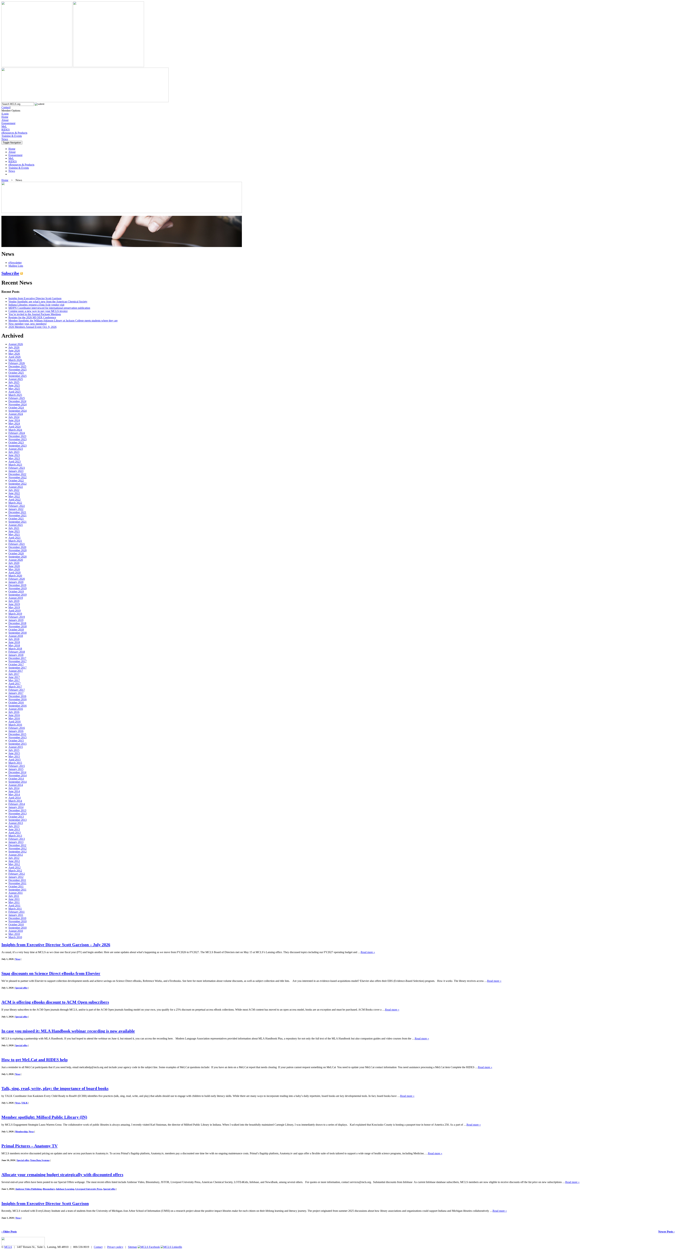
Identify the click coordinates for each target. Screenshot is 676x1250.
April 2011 (14, 905)
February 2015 (16, 765)
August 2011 (15, 892)
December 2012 (17, 845)
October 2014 (16, 778)
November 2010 (17, 921)
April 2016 (14, 721)
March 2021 (15, 540)
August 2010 (15, 930)
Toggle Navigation (12, 142)
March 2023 (15, 464)
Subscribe (10, 273)
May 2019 (14, 607)
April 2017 (14, 683)
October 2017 (16, 664)
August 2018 (15, 635)
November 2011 (17, 883)
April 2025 (14, 391)
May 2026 (14, 353)
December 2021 (17, 512)
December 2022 (17, 474)
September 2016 (17, 705)
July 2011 (13, 895)
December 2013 (17, 810)
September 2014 (17, 781)
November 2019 (17, 588)
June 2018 (14, 642)
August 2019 (15, 597)
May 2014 (14, 794)
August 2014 (15, 784)
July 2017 (13, 673)
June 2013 (14, 829)
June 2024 (14, 420)
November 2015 (17, 737)
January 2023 (15, 471)
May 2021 (14, 534)
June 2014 (14, 791)
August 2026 (15, 344)
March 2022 (15, 502)
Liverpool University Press (88, 1189)
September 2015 (17, 743)
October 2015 (16, 740)
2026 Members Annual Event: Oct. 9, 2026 (32, 326)
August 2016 (15, 708)
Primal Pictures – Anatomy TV (29, 1146)
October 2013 (16, 816)
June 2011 (14, 899)
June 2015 (14, 753)
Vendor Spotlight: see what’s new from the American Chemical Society (47, 301)
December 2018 (17, 623)
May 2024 (14, 423)
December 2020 (17, 547)
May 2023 (14, 458)
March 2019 (15, 613)
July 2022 (13, 490)
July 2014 (13, 788)
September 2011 (17, 889)
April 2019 (14, 610)
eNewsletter (15, 262)
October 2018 (16, 629)
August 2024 (15, 413)
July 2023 (13, 451)
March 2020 (15, 575)
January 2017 (15, 693)
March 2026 (15, 360)
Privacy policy (115, 1246)
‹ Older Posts (9, 1231)
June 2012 (14, 861)
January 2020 (15, 582)
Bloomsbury (49, 1189)
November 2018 (17, 626)
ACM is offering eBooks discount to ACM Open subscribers (55, 1002)
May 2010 (14, 934)
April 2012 (14, 867)
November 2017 (17, 661)
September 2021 (17, 521)
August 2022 (15, 486)
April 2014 (14, 797)
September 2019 (17, 594)
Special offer (21, 987)
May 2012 (14, 864)
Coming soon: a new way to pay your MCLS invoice (38, 311)
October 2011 (16, 886)
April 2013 (14, 832)
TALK (24, 1102)
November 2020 (17, 550)
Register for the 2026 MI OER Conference (32, 317)
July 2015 (13, 750)
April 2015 (14, 759)
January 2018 (15, 654)
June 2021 (14, 531)
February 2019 (16, 616)
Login (5, 113)
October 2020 (16, 553)
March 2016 (15, 724)
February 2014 (16, 804)
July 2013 (13, 826)
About (4, 120)
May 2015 (14, 756)
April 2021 (14, 537)
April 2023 (14, 461)
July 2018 (13, 639)
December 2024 (17, 401)
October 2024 (16, 407)
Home (4, 116)
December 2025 (17, 366)
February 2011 (16, 911)
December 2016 (17, 696)
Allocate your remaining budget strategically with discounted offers (62, 1174)
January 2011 (15, 914)
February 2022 (16, 505)
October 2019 (16, 591)
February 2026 (16, 363)
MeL (4, 126)
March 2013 (15, 835)
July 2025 (13, 382)
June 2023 (14, 455)
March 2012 (15, 870)
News (4, 139)
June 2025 (14, 385)
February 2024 (16, 432)
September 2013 (17, 819)
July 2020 (13, 562)
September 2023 (17, 445)
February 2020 (16, 578)
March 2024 (15, 429)
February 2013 (16, 838)
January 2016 (15, 731)
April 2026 (14, 356)
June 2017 (14, 677)
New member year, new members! (27, 323)
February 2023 (16, 467)
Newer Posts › (666, 1231)
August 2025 (15, 379)
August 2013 (15, 823)
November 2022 (17, 477)
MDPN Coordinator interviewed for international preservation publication (49, 307)
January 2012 (15, 876)
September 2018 (17, 632)
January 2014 (15, 807)
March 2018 (15, 648)
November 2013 (17, 813)
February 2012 (16, 873)
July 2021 (13, 528)
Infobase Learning (65, 1189)
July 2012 (13, 857)
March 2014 (15, 800)
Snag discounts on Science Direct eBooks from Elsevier (50, 973)
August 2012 (15, 854)
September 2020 (17, 556)
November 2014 (17, 775)
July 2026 (13, 347)
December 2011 (17, 880)
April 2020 (14, 572)
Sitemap (132, 1246)
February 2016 (16, 727)
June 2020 (14, 566)
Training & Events (11, 135)
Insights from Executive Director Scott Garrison (34, 298)
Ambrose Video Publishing (28, 1189)
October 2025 (16, 372)
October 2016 (16, 702)
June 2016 (14, 715)
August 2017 (15, 670)
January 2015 (15, 769)
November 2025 (17, 369)
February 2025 (16, 398)
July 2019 (13, 601)
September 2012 (17, 851)
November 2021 (17, 515)
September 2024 (17, 410)
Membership (21, 1131)
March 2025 (15, 394)
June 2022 (14, 493)
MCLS (8, 1246)
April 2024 (14, 426)
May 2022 (14, 496)
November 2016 (17, 699)
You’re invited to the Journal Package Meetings (34, 314)
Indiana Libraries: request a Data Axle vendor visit (36, 304)
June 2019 (14, 604)
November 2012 (17, 848)
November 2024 (17, 404)
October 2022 (16, 480)
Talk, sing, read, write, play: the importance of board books (54, 1088)
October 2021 (16, 518)
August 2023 (15, 448)
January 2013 (15, 842)
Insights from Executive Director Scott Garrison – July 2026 (55, 944)
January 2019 (15, 620)
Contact (5, 107)
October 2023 (16, 442)
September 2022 (17, 483)
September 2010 (17, 927)
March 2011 (15, 908)
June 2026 (14, 350)
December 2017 (17, 658)
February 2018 (16, 651)
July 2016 (13, 712)
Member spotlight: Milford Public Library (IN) (44, 1117)
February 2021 (16, 543)
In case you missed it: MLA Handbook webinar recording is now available (68, 1031)
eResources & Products (14, 132)
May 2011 (14, 902)
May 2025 (14, 388)
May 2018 (14, 645)
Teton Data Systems (39, 1160)
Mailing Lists (15, 265)
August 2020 (15, 559)
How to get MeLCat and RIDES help (34, 1059)
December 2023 (17, 436)
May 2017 (14, 680)
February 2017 (16, 689)
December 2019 (17, 585)
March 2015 (15, 762)
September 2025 (17, 375)
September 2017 (17, 667)
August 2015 (15, 746)
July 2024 (13, 417)
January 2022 (15, 509)
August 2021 (15, 524)
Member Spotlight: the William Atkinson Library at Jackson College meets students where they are (63, 320)
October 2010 (16, 924)
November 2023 (17, 439)
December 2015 (17, 734)
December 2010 (17, 918)
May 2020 (14, 569)
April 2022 (14, 499)
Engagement (8, 123)
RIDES (5, 129)
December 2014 (17, 772)
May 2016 (14, 718)
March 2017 (15, 686)
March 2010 (15, 937)
